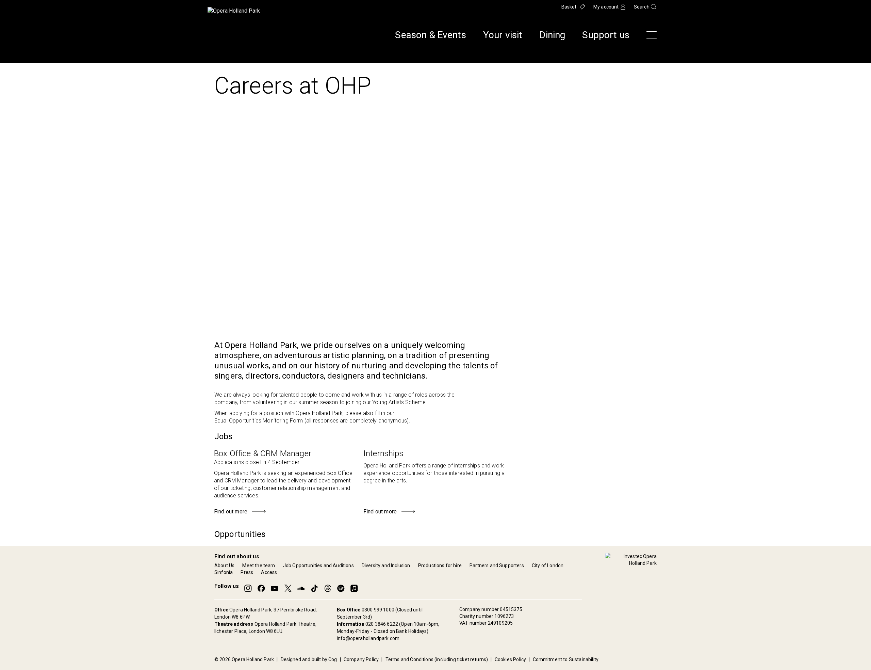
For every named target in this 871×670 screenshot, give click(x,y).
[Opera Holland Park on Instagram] (248, 588)
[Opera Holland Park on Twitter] (288, 588)
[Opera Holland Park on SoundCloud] (301, 588)
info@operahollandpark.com (368, 638)
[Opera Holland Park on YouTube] (274, 588)
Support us (605, 35)
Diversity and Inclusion (386, 565)
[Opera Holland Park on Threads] (328, 588)
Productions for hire (440, 565)
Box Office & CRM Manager (262, 453)
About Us (224, 565)
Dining (552, 35)
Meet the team (258, 565)
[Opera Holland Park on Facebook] (261, 588)
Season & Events (430, 35)
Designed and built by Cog (309, 659)
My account (606, 7)
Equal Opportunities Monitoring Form (258, 420)
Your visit (503, 35)
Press (247, 572)
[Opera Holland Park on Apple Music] (354, 588)
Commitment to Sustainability (565, 659)
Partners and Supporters (497, 565)
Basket (569, 7)
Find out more (231, 511)
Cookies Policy (510, 659)
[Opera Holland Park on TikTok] (314, 588)
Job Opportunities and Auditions (318, 565)
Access (269, 572)
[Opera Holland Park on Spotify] (341, 588)
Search (642, 7)
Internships (383, 453)
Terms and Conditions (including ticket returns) (436, 659)
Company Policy (361, 659)
